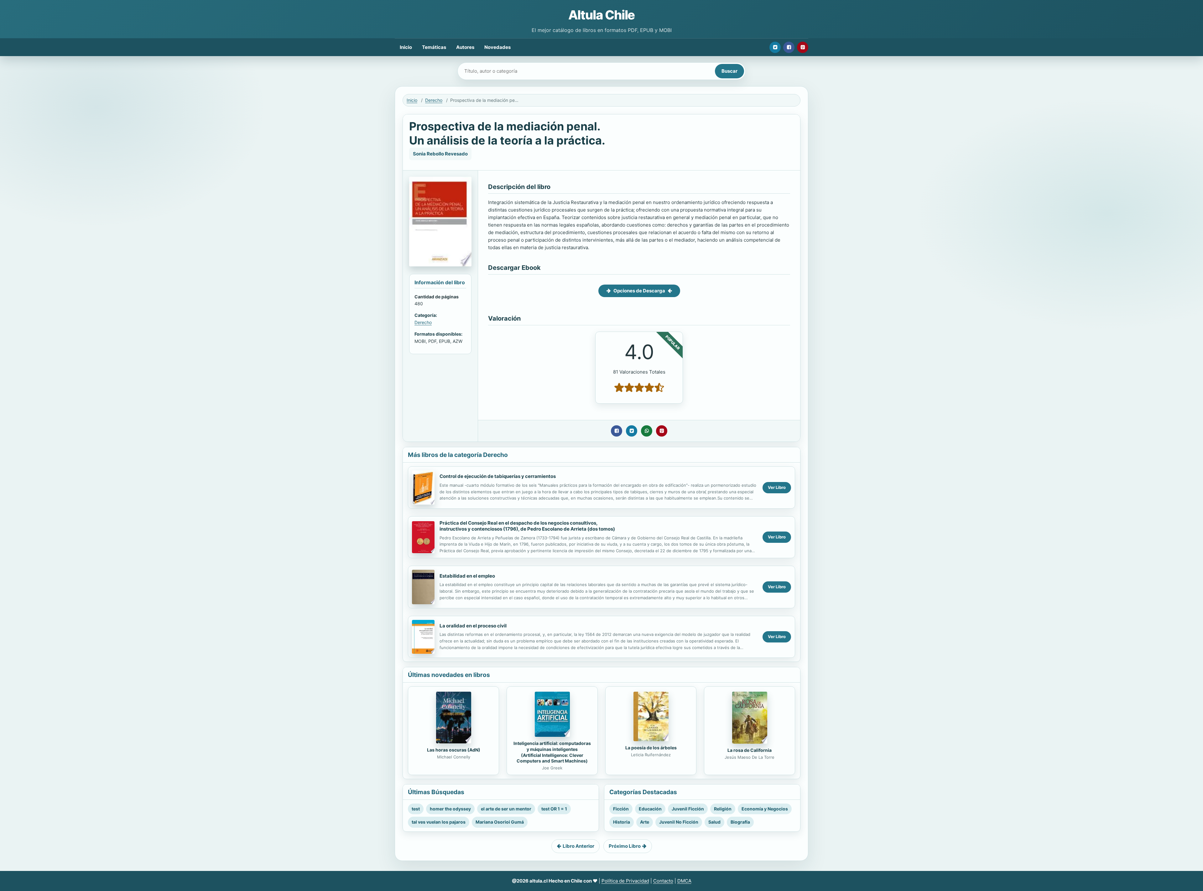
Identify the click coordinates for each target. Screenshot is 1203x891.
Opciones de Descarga (639, 291)
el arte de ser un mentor (506, 808)
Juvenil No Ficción (678, 822)
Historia (621, 822)
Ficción (621, 808)
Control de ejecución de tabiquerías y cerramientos (498, 476)
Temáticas (434, 47)
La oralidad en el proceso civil (473, 626)
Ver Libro (777, 487)
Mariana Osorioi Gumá (500, 822)
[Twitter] (775, 47)
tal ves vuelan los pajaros (439, 822)
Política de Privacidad (625, 881)
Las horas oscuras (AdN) (453, 749)
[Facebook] (788, 47)
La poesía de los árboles (651, 747)
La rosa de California (749, 750)
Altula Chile (601, 15)
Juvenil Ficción (688, 808)
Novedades (497, 47)
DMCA (684, 881)
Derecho (433, 100)
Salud (714, 822)
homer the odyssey (450, 808)
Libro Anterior (578, 846)
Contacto (663, 881)
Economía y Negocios (765, 808)
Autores (465, 47)
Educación (650, 808)
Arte (644, 822)
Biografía (740, 822)
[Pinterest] (802, 47)
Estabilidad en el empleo (467, 576)
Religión (723, 808)
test (416, 808)
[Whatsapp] (646, 431)
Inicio (406, 47)
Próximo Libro (625, 846)
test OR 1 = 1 (554, 808)
